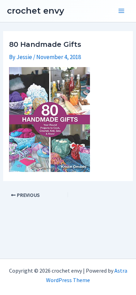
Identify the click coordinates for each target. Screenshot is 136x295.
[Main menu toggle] (121, 11)
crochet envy (35, 11)
